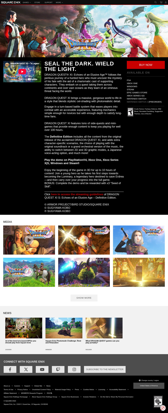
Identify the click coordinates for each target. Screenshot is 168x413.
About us (7, 386)
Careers (17, 386)
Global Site (38, 386)
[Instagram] (74, 369)
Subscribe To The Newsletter (104, 369)
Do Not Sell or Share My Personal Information (116, 397)
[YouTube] (42, 369)
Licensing (101, 389)
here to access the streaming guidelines (77, 194)
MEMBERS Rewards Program (32, 393)
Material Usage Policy (63, 389)
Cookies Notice (88, 389)
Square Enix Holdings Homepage (16, 397)
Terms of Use (8, 389)
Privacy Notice (22, 389)
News (48, 386)
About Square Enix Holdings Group (44, 397)
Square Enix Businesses (70, 397)
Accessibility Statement (117, 389)
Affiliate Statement (10, 393)
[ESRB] (158, 402)
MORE (58, 2)
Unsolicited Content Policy (41, 389)
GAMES (26, 2)
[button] (146, 65)
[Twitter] (26, 369)
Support (27, 386)
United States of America (149, 386)
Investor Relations (89, 397)
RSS (49, 393)
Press (77, 389)
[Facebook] (10, 369)
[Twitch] (58, 369)
